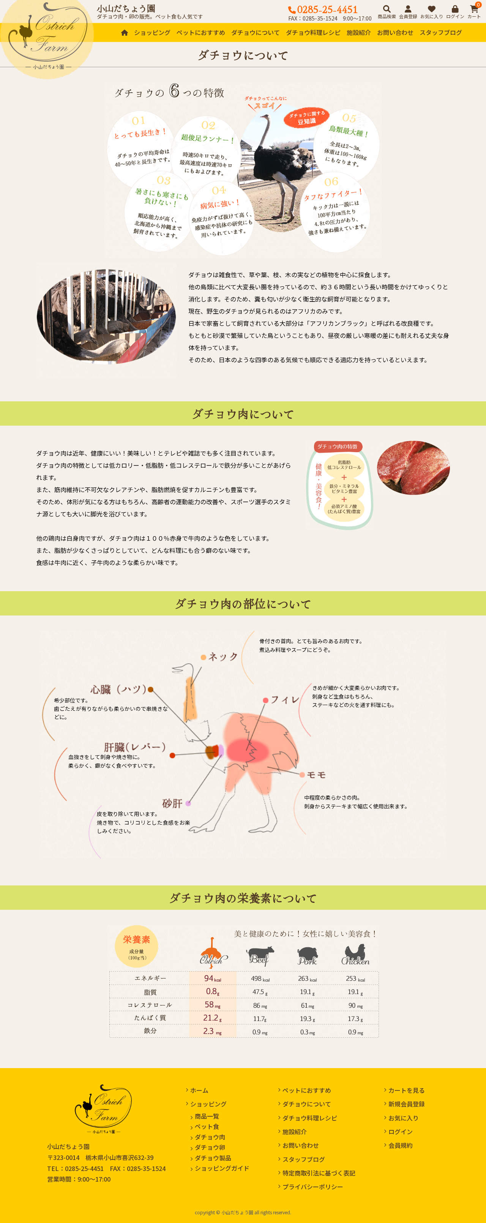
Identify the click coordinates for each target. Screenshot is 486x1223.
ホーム (199, 1090)
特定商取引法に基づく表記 (318, 1172)
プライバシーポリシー (312, 1186)
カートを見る (406, 1090)
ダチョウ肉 (210, 1136)
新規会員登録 (406, 1103)
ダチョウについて (255, 32)
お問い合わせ (395, 32)
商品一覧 (207, 1115)
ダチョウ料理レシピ (313, 32)
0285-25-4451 (84, 1168)
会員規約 (400, 1145)
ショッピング (152, 32)
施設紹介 (359, 32)
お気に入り (403, 1117)
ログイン (400, 1131)
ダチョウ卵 (210, 1147)
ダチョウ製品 (213, 1157)
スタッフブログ (441, 32)
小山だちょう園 (126, 8)
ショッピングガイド (222, 1168)
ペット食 (207, 1126)
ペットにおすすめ (201, 32)
